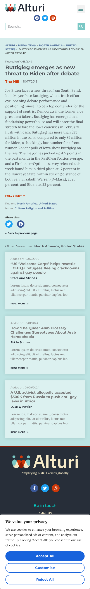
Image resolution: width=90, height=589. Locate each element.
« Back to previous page (21, 233)
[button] (81, 9)
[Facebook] (37, 18)
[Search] (81, 26)
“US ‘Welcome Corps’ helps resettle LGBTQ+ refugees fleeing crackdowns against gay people (44, 268)
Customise (45, 568)
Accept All (45, 556)
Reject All (45, 579)
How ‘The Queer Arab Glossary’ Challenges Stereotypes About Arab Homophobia (43, 332)
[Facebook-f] (34, 488)
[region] (45, 552)
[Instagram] (53, 18)
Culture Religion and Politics (34, 208)
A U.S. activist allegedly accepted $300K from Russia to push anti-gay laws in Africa (43, 396)
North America (27, 203)
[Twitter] (45, 18)
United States (48, 203)
